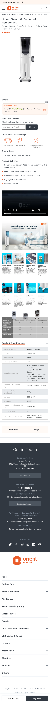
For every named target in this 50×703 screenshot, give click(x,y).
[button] (6, 32)
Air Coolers (12, 14)
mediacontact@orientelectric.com (26, 491)
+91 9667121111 (26, 488)
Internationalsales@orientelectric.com (25, 497)
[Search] (42, 8)
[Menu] (3, 8)
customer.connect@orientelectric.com (25, 522)
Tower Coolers (24, 14)
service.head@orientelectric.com (26, 529)
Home (4, 14)
